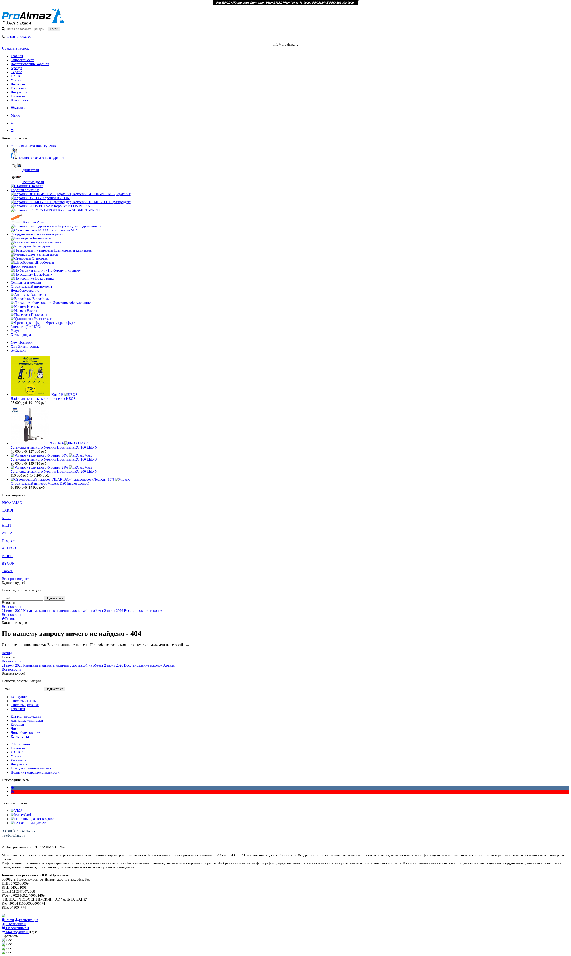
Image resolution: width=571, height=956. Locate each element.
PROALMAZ (12, 503)
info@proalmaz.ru (13, 835)
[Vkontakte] (12, 787)
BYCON (8, 563)
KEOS (6, 518)
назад (7, 652)
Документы (19, 92)
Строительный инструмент (31, 286)
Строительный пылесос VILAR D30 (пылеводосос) (50, 483)
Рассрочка (18, 88)
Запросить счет (22, 60)
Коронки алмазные (25, 190)
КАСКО (17, 76)
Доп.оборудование (25, 290)
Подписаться (54, 598)
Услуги (16, 80)
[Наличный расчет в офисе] (32, 819)
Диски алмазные (23, 266)
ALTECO (9, 548)
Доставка (18, 84)
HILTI (6, 525)
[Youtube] (12, 791)
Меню (15, 115)
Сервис (16, 72)
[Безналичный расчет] (28, 823)
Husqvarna (9, 541)
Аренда (16, 68)
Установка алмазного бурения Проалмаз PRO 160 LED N (54, 447)
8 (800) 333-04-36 (18, 830)
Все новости (11, 606)
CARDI (7, 510)
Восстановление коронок (30, 64)
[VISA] (17, 811)
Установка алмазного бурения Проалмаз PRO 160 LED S (54, 459)
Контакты (18, 96)
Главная (17, 56)
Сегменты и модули (26, 282)
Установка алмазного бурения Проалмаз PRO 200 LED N (54, 471)
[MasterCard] (21, 815)
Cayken (7, 571)
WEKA (7, 533)
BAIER (7, 556)
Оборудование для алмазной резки (37, 234)
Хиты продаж (21, 335)
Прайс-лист (19, 100)
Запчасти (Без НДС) (26, 327)
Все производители (16, 579)
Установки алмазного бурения (33, 146)
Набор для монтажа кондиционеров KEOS (43, 398)
